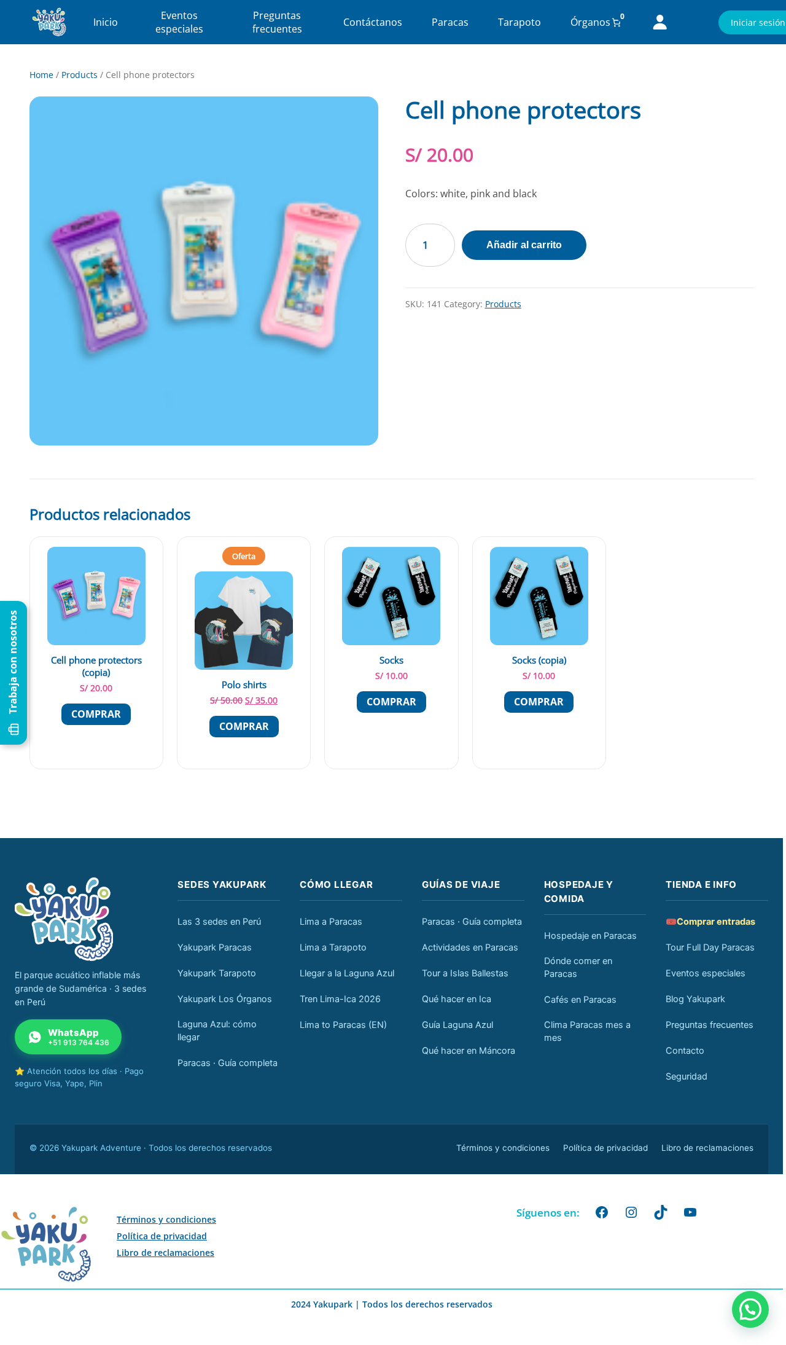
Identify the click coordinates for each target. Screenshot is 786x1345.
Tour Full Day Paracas (710, 947)
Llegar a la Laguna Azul (347, 973)
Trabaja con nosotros (13, 662)
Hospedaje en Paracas (590, 935)
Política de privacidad (605, 1148)
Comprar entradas (710, 921)
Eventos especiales (179, 22)
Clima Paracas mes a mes (587, 1031)
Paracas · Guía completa (227, 1063)
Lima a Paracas (331, 921)
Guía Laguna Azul (457, 1024)
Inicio (105, 22)
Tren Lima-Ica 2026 (340, 999)
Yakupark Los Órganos (224, 999)
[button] (750, 1309)
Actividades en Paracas (470, 947)
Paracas (450, 22)
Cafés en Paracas (580, 999)
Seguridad (686, 1076)
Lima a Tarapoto (333, 947)
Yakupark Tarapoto (216, 973)
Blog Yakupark (695, 999)
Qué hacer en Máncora (468, 1050)
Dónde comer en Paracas (578, 967)
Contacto (685, 1050)
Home (41, 74)
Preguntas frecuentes (277, 22)
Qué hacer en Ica (456, 999)
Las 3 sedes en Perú (219, 921)
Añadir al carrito (524, 245)
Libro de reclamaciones (707, 1148)
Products (79, 74)
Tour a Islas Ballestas (465, 973)
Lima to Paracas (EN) (343, 1024)
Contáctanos (372, 22)
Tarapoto (519, 22)
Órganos (590, 22)
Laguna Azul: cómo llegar (217, 1031)
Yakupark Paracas (214, 947)
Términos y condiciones (503, 1148)
